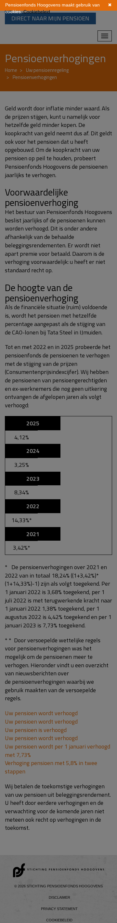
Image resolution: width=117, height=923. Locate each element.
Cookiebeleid (36, 11)
